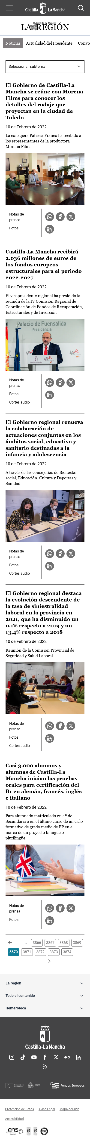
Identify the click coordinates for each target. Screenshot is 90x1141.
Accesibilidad (14, 1119)
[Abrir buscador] (80, 7)
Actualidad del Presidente (49, 43)
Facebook (45, 1057)
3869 (77, 943)
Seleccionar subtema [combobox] (27, 66)
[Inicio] (45, 1036)
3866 (37, 943)
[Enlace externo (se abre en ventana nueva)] (36, 1131)
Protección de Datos (19, 1109)
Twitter (56, 1057)
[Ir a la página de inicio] (45, 8)
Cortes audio (19, 402)
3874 (67, 952)
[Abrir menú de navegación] (9, 8)
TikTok (22, 1057)
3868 (64, 943)
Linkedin (78, 1057)
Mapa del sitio (69, 1109)
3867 (50, 943)
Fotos (13, 228)
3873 (54, 952)
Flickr (67, 1057)
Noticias (13, 43)
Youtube (33, 1057)
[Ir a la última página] (45, 961)
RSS (45, 1066)
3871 (27, 952)
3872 (40, 952)
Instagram (11, 1057)
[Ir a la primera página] (13, 943)
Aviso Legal (47, 1109)
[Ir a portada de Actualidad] (45, 27)
